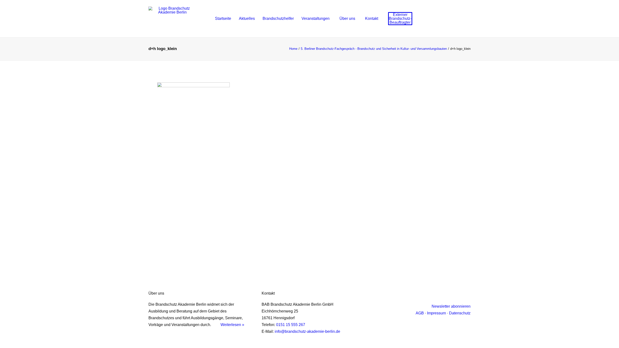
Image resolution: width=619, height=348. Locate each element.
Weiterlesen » (232, 325)
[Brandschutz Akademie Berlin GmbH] (172, 19)
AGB (420, 313)
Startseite (223, 18)
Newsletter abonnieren (451, 306)
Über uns (347, 18)
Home (293, 49)
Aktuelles (247, 18)
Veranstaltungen (316, 18)
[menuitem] (223, 18)
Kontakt (371, 18)
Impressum (436, 313)
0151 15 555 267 (290, 325)
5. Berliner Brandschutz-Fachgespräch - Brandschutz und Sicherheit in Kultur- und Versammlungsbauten (374, 49)
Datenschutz (460, 313)
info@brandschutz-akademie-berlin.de (307, 331)
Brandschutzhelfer (278, 18)
